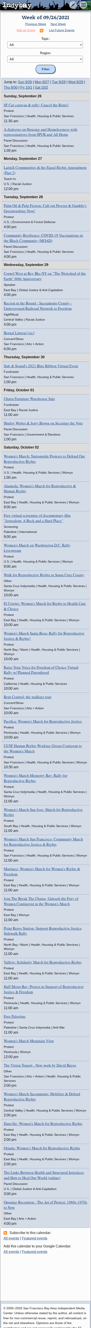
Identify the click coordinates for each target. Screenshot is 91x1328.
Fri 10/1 (26, 87)
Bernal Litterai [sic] (19, 332)
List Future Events (61, 30)
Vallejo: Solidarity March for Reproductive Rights (43, 962)
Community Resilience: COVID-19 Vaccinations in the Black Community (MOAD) (43, 238)
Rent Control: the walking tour (27, 696)
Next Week (58, 24)
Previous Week (35, 24)
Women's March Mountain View (29, 1040)
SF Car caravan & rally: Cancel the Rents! (36, 104)
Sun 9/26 (25, 82)
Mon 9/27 (42, 82)
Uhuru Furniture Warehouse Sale (29, 398)
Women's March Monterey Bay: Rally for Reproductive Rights (35, 778)
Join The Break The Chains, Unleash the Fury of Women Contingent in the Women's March (41, 901)
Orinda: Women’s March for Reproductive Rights (42, 1148)
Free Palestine (15, 1016)
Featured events (34, 1238)
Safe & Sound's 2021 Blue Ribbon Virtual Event (41, 365)
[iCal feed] (6, 1233)
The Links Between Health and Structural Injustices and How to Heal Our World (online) (44, 1175)
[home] (41, 5)
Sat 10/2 (41, 87)
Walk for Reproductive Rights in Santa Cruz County (44, 574)
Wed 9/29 (75, 82)
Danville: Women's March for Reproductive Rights (43, 1123)
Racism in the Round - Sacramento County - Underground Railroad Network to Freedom (38, 306)
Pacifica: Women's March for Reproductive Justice (43, 721)
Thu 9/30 (11, 87)
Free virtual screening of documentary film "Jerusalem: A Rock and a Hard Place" (37, 518)
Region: (45, 53)
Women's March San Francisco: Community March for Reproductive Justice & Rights (43, 842)
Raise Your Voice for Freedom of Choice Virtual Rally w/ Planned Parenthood (41, 670)
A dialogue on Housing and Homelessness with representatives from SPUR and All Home (40, 132)
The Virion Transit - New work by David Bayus (40, 1065)
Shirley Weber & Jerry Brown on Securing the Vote (43, 423)
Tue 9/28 (59, 82)
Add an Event (26, 30)
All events (11, 1238)
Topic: (45, 39)
